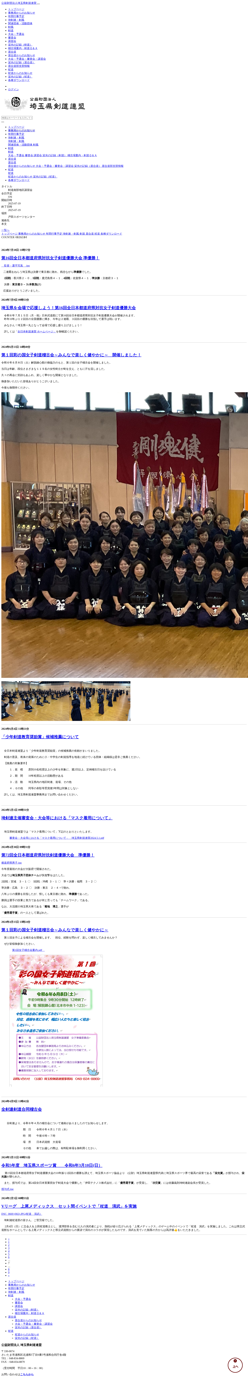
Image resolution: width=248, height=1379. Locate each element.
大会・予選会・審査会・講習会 (27, 58)
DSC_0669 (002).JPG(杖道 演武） (21, 1213)
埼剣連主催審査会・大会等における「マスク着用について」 (57, 818)
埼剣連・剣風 (16, 19)
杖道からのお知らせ (20, 73)
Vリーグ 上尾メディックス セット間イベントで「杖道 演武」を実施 (69, 1206)
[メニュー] (38, 3)
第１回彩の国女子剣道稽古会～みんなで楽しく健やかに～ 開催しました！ (71, 355)
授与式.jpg (7, 1189)
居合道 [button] (12, 158)
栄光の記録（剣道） (20, 44)
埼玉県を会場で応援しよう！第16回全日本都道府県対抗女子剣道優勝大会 (68, 308)
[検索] (2, 121)
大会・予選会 (16, 34)
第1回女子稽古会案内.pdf (28, 950)
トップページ (16, 9)
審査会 (12, 37)
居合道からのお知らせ (21, 55)
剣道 (10, 30)
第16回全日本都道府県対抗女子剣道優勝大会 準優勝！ (50, 258)
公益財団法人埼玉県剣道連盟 (19, 3)
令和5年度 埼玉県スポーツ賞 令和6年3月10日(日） (51, 1165)
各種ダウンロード (19, 80)
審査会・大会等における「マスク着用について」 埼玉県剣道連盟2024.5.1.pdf (56, 837)
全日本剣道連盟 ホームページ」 (37, 331)
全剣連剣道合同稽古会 (21, 1109)
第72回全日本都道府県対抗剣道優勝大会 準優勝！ (47, 855)
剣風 (10, 27)
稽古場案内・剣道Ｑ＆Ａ (23, 48)
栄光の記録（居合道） (21, 62)
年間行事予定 (16, 16)
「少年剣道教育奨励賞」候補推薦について (40, 737)
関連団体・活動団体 (20, 23)
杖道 (10, 69)
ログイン (13, 89)
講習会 (12, 41)
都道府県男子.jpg (11, 862)
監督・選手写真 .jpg (15, 265)
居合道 (12, 51)
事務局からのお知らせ (21, 12)
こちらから (27, 1374)
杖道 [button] (10, 169)
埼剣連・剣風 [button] (16, 137)
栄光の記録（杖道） (20, 76)
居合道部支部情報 (19, 66)
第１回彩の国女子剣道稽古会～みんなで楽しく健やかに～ (54, 930)
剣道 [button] (10, 148)
